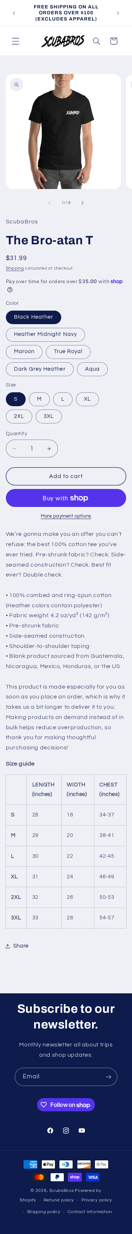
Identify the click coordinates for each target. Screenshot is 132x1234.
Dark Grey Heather (40, 369)
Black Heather (34, 317)
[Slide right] (82, 203)
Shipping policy (43, 1212)
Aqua (92, 369)
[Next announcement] (118, 13)
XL (87, 399)
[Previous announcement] (14, 13)
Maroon (24, 351)
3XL (49, 416)
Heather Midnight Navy (45, 334)
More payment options (66, 516)
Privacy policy (96, 1200)
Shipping (15, 268)
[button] (15, 41)
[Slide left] (49, 203)
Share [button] (21, 946)
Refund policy (59, 1200)
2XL (19, 416)
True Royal (68, 351)
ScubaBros (62, 1191)
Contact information (89, 1212)
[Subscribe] (108, 1077)
